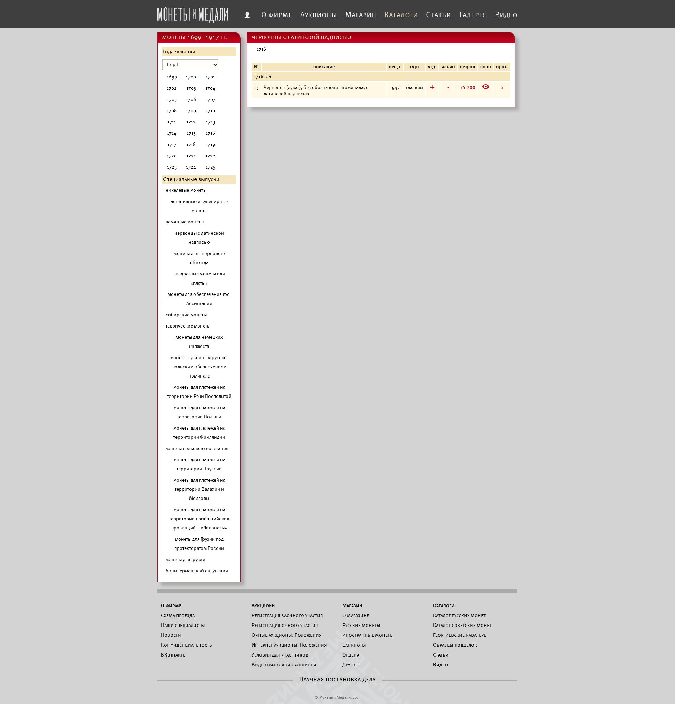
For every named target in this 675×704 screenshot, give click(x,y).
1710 (210, 111)
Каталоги (401, 15)
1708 (172, 111)
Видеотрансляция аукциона (284, 664)
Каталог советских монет (462, 625)
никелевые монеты (186, 190)
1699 (172, 77)
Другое (350, 664)
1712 (191, 122)
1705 (172, 99)
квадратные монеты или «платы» (199, 278)
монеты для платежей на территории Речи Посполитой (199, 391)
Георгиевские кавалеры (460, 635)
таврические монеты (188, 326)
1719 (210, 144)
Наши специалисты (183, 625)
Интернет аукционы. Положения (289, 645)
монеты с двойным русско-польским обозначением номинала (199, 367)
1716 (210, 133)
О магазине (355, 615)
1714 (171, 133)
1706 (191, 99)
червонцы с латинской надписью (199, 237)
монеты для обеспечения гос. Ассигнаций (199, 298)
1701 (210, 77)
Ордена (350, 655)
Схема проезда (178, 615)
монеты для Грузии (185, 560)
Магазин (360, 15)
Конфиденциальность (186, 645)
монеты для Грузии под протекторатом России (199, 543)
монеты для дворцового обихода (199, 258)
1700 (191, 77)
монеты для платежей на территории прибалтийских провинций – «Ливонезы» (199, 519)
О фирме (276, 15)
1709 (191, 111)
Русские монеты (361, 625)
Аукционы (318, 15)
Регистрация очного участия (285, 625)
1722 (210, 156)
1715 (191, 133)
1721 (191, 156)
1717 (171, 144)
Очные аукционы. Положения (287, 635)
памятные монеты (185, 222)
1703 (191, 88)
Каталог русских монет (459, 615)
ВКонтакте (173, 655)
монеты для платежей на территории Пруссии (199, 464)
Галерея (473, 15)
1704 (210, 88)
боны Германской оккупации (197, 571)
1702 (172, 88)
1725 (211, 167)
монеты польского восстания (197, 448)
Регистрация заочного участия (287, 615)
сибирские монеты (186, 315)
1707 (211, 99)
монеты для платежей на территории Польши (199, 412)
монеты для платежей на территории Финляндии (199, 432)
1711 (171, 122)
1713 (210, 122)
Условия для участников (280, 655)
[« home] (193, 13)
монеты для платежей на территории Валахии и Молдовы (199, 489)
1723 (172, 167)
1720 (172, 156)
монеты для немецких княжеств (199, 341)
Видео (506, 15)
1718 (191, 144)
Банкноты (354, 645)
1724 (191, 167)
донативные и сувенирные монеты (199, 206)
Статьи (438, 15)
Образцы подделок (455, 645)
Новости (171, 635)
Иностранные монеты (368, 635)
